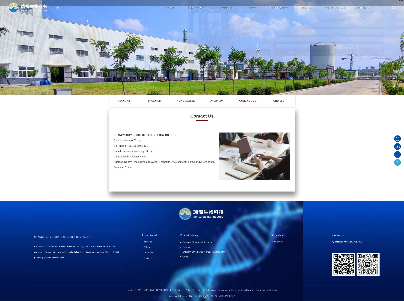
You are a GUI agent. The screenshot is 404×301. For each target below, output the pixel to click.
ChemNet (235, 290)
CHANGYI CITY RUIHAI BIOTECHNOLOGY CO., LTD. (170, 290)
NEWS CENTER (186, 100)
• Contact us (147, 258)
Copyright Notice (269, 290)
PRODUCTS (226, 7)
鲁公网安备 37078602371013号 (221, 296)
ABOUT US (124, 100)
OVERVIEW (216, 100)
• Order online (148, 252)
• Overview (277, 242)
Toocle (258, 290)
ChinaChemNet (247, 290)
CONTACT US (247, 100)
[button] (393, 70)
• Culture (146, 247)
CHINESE (278, 100)
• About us (147, 242)
